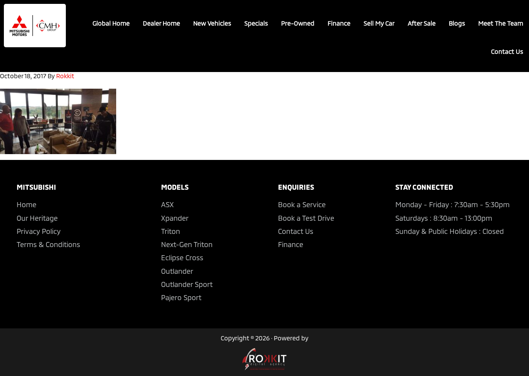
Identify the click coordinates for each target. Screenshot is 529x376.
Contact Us (295, 231)
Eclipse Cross (182, 257)
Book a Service (302, 204)
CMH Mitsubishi (35, 25)
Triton (170, 231)
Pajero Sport (181, 297)
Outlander (177, 271)
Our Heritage (37, 218)
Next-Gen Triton (187, 244)
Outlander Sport (187, 284)
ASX (167, 204)
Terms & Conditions (48, 244)
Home (26, 204)
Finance (290, 244)
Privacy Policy (38, 231)
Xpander (175, 218)
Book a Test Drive (306, 218)
